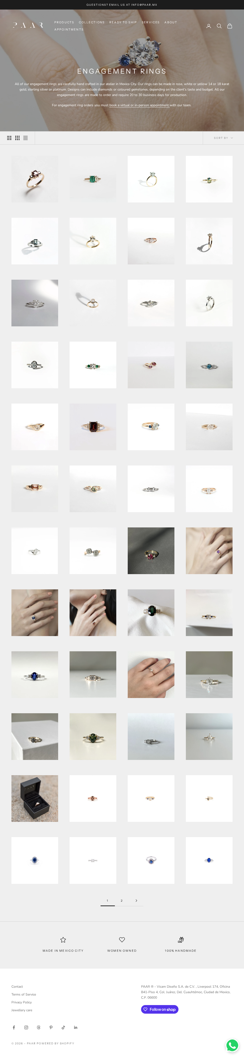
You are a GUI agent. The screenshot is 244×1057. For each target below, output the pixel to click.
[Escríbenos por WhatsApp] (232, 1045)
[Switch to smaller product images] (17, 137)
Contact (17, 986)
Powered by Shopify (56, 1043)
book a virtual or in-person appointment (139, 105)
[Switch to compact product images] (25, 137)
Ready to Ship (123, 22)
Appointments (69, 29)
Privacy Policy (21, 1002)
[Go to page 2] (136, 900)
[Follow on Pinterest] (51, 1027)
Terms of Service (23, 994)
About (170, 22)
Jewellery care (21, 1010)
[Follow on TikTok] (63, 1027)
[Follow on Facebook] (13, 1027)
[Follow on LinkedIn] (75, 1027)
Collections (92, 22)
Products (64, 22)
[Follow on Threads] (38, 1027)
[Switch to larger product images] (9, 137)
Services (151, 22)
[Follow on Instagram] (26, 1027)
